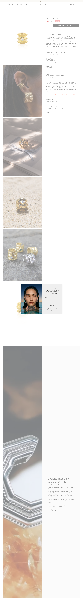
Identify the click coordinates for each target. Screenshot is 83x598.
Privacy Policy (52, 309)
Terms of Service (47, 310)
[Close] (60, 286)
